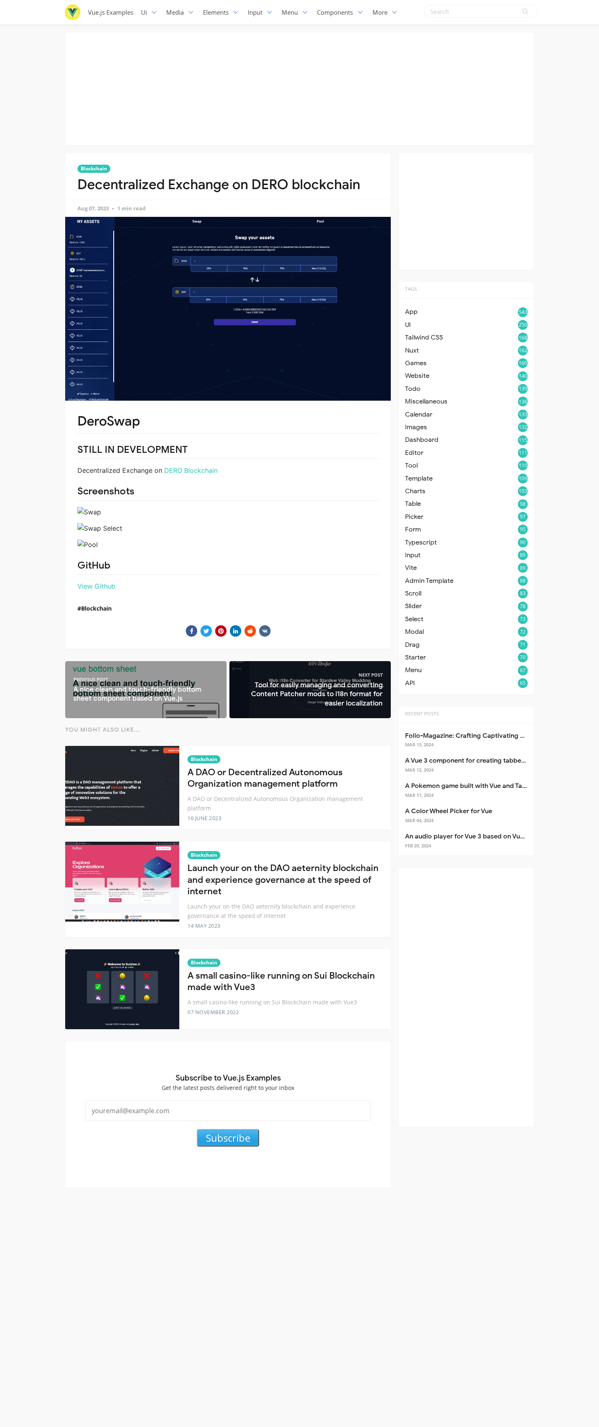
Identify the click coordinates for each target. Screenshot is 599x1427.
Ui (144, 12)
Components (335, 12)
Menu (290, 12)
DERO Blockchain (191, 470)
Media (175, 12)
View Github (96, 586)
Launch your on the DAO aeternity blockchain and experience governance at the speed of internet (283, 879)
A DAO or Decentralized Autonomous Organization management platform (265, 778)
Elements (216, 12)
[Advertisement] (299, 88)
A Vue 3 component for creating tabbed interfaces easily (491, 761)
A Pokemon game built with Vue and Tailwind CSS (479, 786)
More (380, 12)
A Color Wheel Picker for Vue (448, 811)
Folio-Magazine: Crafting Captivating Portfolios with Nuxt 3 (495, 736)
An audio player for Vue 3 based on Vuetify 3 (472, 836)
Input (255, 12)
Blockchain (94, 168)
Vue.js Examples (110, 12)
